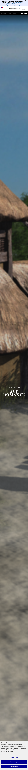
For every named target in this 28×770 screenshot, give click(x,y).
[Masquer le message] (25, 0)
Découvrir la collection (14, 8)
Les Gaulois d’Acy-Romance (8, 13)
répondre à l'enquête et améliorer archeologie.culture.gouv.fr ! (12, 4)
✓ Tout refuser (14, 766)
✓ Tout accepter (14, 762)
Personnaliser (14, 757)
